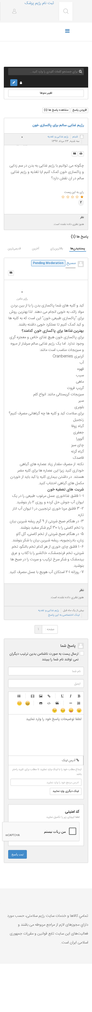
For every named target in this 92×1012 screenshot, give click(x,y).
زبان (70, 710)
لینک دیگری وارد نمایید (66, 791)
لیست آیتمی (70, 703)
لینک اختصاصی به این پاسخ (63, 615)
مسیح (71, 263)
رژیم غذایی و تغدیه (58, 137)
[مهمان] (82, 137)
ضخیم (79, 695)
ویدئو (32, 695)
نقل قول (57, 703)
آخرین (35, 248)
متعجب (79, 710)
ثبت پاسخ (18, 854)
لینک (49, 695)
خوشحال (27, 703)
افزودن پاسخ (79, 110)
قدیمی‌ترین (14, 248)
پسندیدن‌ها (77, 248)
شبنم (75, 137)
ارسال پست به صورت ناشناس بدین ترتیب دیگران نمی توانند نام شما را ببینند (43, 657)
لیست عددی (79, 703)
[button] (12, 12)
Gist (40, 703)
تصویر (40, 695)
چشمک (54, 710)
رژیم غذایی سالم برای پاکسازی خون (58, 125)
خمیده (70, 695)
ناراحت (62, 710)
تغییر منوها (46, 93)
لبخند (19, 703)
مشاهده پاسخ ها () (56, 110)
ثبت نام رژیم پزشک (39, 3)
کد (49, 703)
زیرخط (62, 695)
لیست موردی (19, 695)
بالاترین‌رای (56, 248)
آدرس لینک (69, 760)
